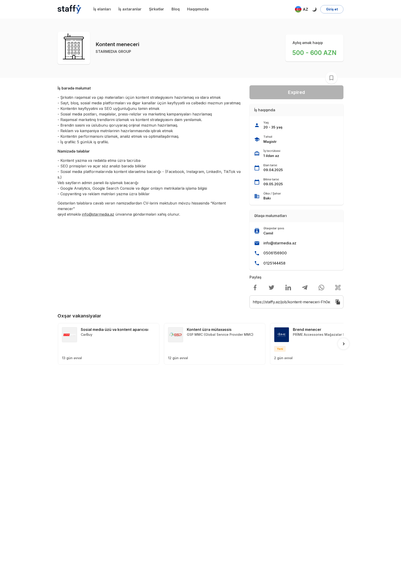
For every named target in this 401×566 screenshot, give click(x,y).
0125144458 (274, 263)
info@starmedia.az (279, 243)
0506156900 (275, 253)
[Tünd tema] (314, 9)
